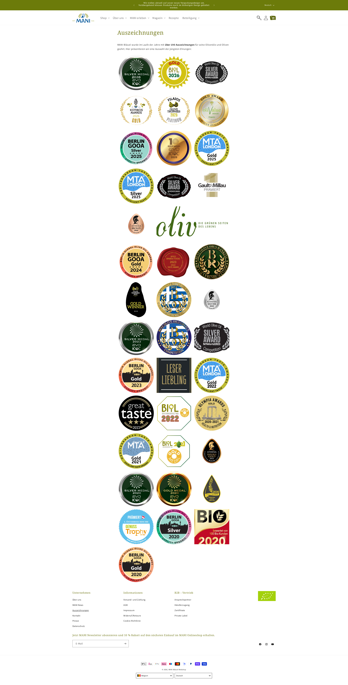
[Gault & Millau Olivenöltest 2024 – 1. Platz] (211, 186)
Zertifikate (180, 610)
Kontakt (76, 615)
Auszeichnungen (80, 610)
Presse (75, 620)
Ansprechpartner (183, 599)
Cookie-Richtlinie (132, 620)
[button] (104, 18)
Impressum (128, 610)
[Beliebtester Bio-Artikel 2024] (192, 223)
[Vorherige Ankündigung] (134, 5)
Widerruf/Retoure (132, 615)
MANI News (77, 605)
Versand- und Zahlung (134, 599)
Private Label (181, 615)
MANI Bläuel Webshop (177, 669)
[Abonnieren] (125, 643)
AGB (125, 605)
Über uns (76, 599)
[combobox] (154, 675)
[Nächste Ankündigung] (214, 5)
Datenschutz (78, 626)
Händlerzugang (182, 605)
